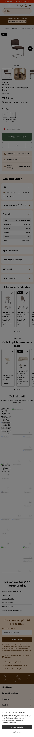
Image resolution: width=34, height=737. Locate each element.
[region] (17, 722)
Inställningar (17, 732)
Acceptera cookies (17, 727)
